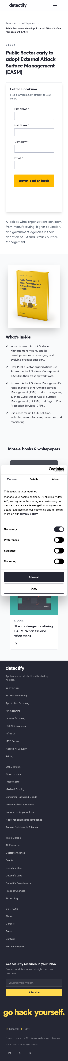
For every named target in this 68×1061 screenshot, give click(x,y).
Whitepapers (28, 23)
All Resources (13, 845)
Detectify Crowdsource (18, 883)
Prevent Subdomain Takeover (22, 827)
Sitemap (56, 1038)
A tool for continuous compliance (24, 819)
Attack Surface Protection (20, 804)
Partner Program (15, 946)
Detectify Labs (14, 875)
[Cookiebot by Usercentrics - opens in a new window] (49, 469)
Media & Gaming (15, 789)
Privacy (9, 1038)
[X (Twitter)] (20, 1053)
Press (9, 931)
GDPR (27, 1029)
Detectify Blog (13, 868)
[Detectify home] (18, 5)
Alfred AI (11, 733)
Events (9, 860)
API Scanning (13, 710)
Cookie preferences (40, 1038)
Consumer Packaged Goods (21, 796)
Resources (11, 23)
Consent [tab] (12, 479)
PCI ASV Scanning (16, 726)
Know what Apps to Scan (20, 812)
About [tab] (56, 479)
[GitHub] (30, 1053)
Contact (10, 938)
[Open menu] (55, 5)
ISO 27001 (14, 1029)
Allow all (34, 577)
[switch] (59, 540)
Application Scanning (17, 703)
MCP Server (12, 741)
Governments (13, 774)
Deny (34, 588)
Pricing (9, 756)
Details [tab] (34, 479)
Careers (10, 923)
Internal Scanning (15, 718)
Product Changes (15, 890)
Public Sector (13, 781)
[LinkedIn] (9, 1053)
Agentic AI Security (16, 748)
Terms (18, 1038)
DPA (26, 1038)
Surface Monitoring (16, 695)
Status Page (12, 898)
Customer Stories (15, 852)
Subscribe (34, 992)
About (9, 916)
